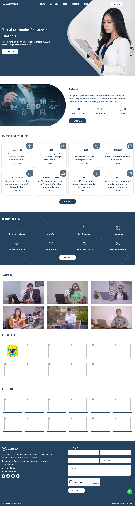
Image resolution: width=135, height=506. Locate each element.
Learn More (10, 51)
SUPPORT (75, 4)
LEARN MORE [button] (77, 121)
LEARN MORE (17, 163)
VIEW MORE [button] (67, 202)
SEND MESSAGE (76, 490)
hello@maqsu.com (10, 472)
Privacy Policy (124, 504)
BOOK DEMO (116, 4)
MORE (86, 4)
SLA (131, 504)
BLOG (65, 4)
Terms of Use (115, 504)
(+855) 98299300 (10, 468)
